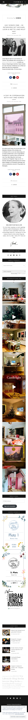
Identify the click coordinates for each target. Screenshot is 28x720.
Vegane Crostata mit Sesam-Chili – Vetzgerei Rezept (17, 667)
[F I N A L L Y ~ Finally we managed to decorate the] (14, 410)
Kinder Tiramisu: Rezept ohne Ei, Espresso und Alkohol (17, 649)
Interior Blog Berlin (11, 681)
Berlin (21, 681)
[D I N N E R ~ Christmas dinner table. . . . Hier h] (14, 340)
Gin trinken (13, 685)
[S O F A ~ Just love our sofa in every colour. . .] (14, 433)
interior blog (18, 676)
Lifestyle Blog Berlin (13, 678)
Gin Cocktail (13, 686)
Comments (14, 84)
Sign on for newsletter (9, 506)
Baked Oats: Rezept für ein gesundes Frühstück (18, 631)
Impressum (9, 704)
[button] (10, 77)
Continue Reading (14, 73)
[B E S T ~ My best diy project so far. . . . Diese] (14, 480)
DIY (10, 688)
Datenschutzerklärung (16, 704)
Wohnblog (18, 685)
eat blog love (22, 686)
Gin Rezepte (17, 688)
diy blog (18, 686)
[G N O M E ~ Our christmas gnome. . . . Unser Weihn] (14, 317)
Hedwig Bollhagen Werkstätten (16, 658)
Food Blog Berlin (8, 683)
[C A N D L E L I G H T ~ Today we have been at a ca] (14, 387)
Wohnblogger (18, 683)
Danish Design (5, 676)
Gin (3, 688)
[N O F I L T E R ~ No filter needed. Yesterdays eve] (14, 457)
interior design (6, 685)
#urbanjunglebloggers (6, 686)
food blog (10, 676)
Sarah (15, 88)
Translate (23, 273)
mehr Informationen (19, 713)
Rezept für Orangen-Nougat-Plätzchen (16, 639)
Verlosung (13, 688)
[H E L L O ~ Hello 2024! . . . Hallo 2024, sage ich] (14, 293)
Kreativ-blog (6, 688)
